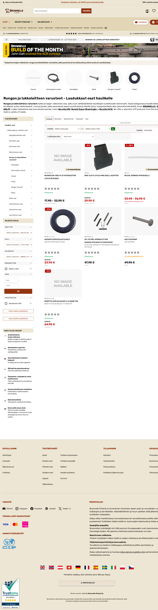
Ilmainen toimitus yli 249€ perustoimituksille (82, 2)
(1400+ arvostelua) (90, 33)
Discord (9, 509)
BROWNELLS (149, 106)
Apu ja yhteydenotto (13, 2)
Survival (63, 478)
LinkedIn (52, 509)
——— (105, 27)
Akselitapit (47, 327)
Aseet (4, 28)
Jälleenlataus (49, 28)
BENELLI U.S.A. (49, 237)
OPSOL (86, 173)
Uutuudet (6, 461)
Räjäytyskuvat (22, 22)
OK (18, 291)
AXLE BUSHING (130, 239)
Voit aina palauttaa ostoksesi (18, 371)
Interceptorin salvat (50, 203)
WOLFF (6, 109)
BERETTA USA (49, 298)
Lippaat (40, 28)
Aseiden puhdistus (97, 28)
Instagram (23, 509)
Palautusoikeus (109, 467)
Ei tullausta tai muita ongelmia (19, 362)
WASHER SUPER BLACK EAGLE (57, 239)
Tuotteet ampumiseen (62, 28)
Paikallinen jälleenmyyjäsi (113, 473)
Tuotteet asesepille (76, 28)
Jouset (86, 265)
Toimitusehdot (109, 461)
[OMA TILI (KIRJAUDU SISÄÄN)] (148, 11)
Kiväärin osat (12, 28)
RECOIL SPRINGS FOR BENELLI (137, 175)
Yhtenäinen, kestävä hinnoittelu (19, 402)
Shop (5, 22)
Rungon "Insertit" (89, 203)
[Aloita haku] (86, 10)
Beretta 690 (64, 109)
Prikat (46, 265)
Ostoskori (107, 455)
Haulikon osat (32, 28)
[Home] (6, 39)
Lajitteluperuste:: (54, 136)
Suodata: (50, 129)
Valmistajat (43, 22)
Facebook (38, 509)
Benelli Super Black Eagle (84, 109)
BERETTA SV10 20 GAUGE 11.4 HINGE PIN (61, 301)
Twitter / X (67, 509)
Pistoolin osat (22, 28)
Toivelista (154, 11)
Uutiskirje (6, 473)
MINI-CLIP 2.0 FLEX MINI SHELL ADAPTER (101, 175)
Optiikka (86, 28)
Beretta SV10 (106, 109)
